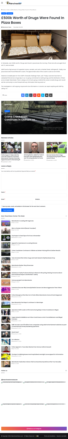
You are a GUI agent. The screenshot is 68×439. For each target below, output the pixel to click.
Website (37, 199)
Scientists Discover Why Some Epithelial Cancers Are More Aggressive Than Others (37, 287)
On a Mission (15, 339)
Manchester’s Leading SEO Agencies (23, 221)
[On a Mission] (5, 342)
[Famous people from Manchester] (5, 282)
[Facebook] (23, 95)
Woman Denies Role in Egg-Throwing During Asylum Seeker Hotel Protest (56, 156)
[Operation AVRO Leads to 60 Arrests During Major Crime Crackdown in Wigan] (5, 312)
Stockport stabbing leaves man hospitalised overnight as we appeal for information (37, 354)
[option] (34, 117)
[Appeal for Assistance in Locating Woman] (5, 245)
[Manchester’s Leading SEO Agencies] (5, 223)
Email (3, 199)
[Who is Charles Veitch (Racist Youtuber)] (5, 230)
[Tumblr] (31, 95)
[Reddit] (38, 95)
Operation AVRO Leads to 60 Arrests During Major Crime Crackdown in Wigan (35, 310)
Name (3, 192)
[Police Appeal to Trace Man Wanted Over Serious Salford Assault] (5, 349)
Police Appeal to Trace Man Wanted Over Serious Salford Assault (31, 347)
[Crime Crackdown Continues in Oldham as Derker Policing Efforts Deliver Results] (5, 253)
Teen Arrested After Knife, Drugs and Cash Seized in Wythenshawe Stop (33, 258)
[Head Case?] (5, 334)
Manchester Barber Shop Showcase (22, 265)
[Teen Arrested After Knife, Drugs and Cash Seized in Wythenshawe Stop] (5, 260)
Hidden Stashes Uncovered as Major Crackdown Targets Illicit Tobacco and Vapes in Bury (21, 118)
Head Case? (15, 332)
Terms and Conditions (49, 436)
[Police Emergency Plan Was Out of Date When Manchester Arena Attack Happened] (5, 297)
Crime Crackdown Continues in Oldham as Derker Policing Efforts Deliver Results (36, 250)
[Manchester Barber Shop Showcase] (5, 268)
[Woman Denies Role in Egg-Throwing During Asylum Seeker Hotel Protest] (57, 147)
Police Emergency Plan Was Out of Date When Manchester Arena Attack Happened (37, 295)
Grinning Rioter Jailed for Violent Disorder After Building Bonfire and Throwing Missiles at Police (34, 156)
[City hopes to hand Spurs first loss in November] (5, 238)
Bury (6, 111)
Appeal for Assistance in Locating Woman (24, 243)
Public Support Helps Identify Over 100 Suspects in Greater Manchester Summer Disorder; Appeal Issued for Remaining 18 (10, 157)
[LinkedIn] (27, 95)
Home (4, 9)
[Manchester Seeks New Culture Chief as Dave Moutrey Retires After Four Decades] (5, 364)
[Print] (50, 95)
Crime (8, 9)
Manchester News (6, 27)
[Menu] (2, 3)
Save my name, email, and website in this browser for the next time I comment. (24, 206)
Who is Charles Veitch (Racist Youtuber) (24, 228)
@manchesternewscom (9, 379)
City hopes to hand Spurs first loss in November (26, 236)
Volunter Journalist (61, 436)
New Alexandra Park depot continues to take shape (27, 302)
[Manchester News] (14, 2)
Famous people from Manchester (22, 280)
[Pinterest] (34, 95)
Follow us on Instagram (34, 428)
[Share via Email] (46, 95)
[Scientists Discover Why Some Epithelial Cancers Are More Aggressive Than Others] (5, 290)
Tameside (9, 13)
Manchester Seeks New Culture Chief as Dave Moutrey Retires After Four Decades (36, 362)
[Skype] (42, 95)
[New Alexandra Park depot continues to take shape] (5, 305)
